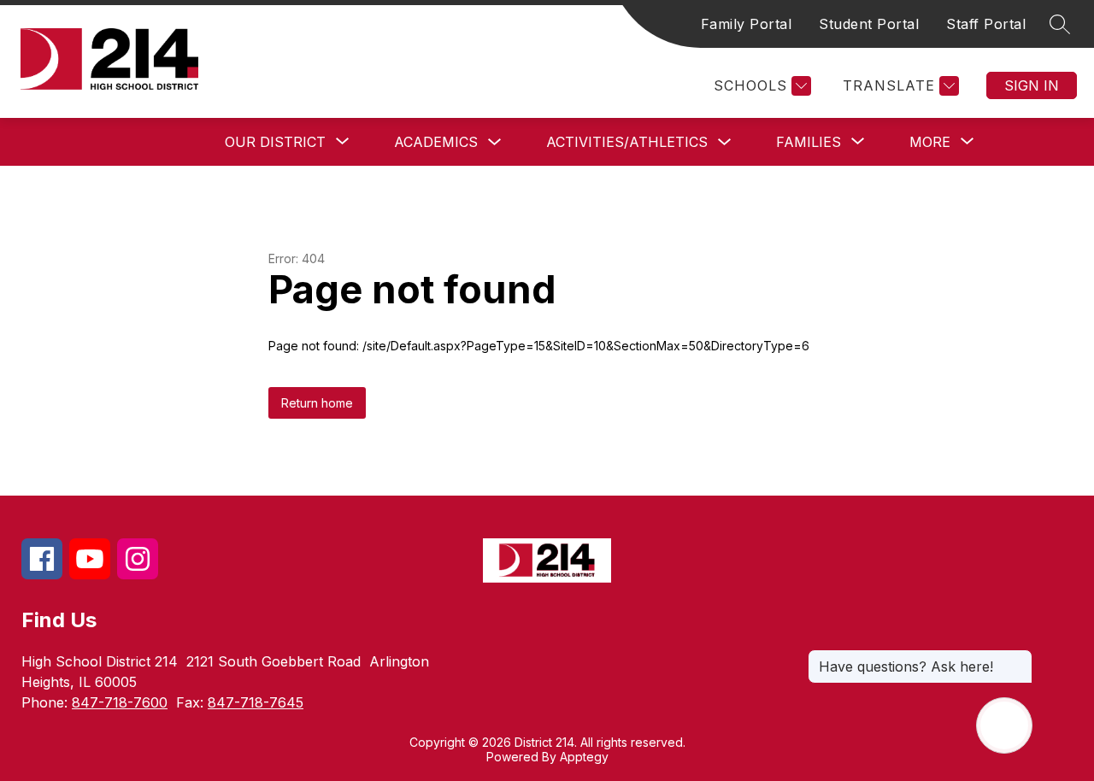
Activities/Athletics (627, 141)
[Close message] (1019, 658)
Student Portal (869, 23)
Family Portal (746, 23)
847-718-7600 (120, 702)
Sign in (1031, 85)
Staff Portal (986, 23)
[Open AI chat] (1004, 725)
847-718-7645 (255, 702)
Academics (436, 141)
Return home (317, 403)
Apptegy (584, 756)
